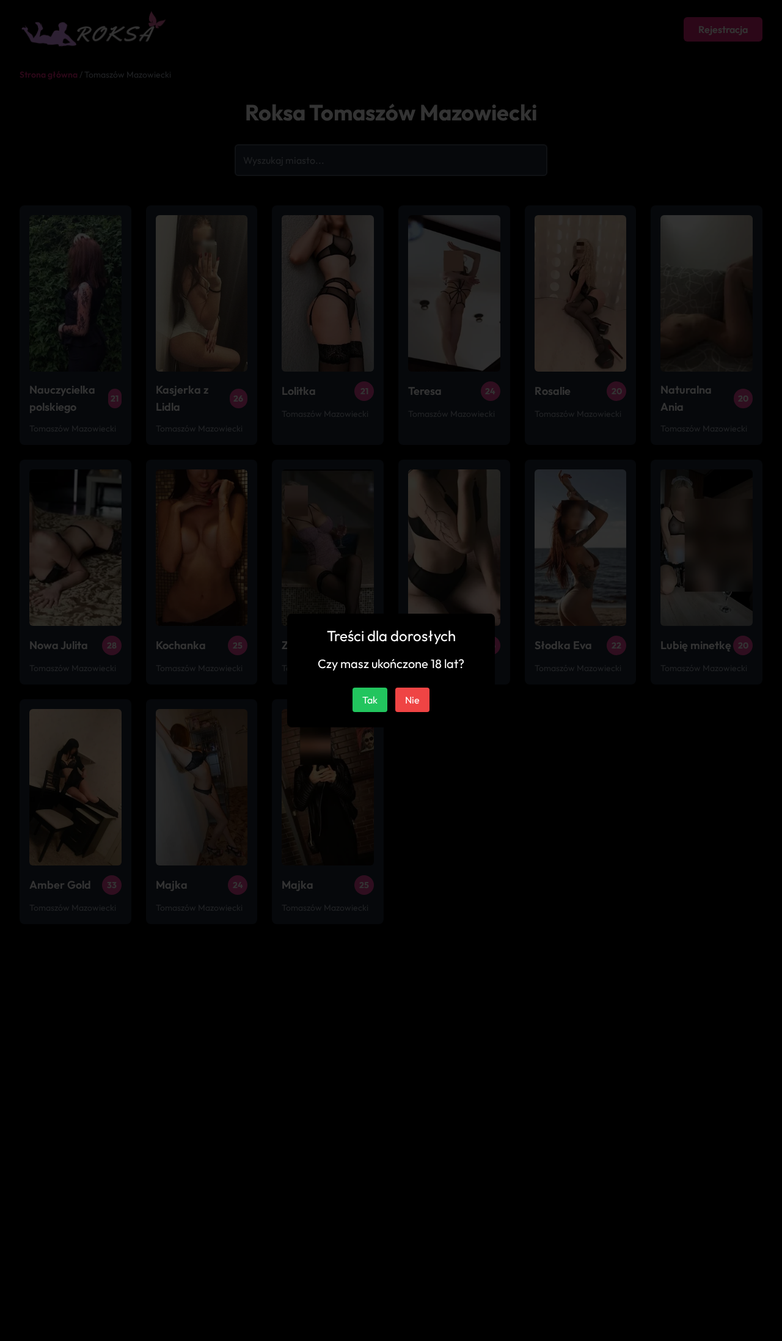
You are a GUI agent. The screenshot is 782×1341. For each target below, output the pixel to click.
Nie (412, 700)
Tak (370, 700)
